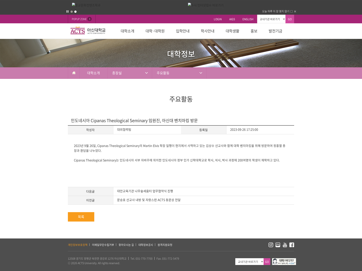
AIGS (232, 19)
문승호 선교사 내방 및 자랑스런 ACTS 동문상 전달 (149, 199)
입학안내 (182, 31)
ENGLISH (247, 19)
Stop (67, 11)
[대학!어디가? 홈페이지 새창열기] (284, 260)
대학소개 (127, 31)
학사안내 (207, 31)
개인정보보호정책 (77, 244)
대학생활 (232, 31)
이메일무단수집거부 (103, 244)
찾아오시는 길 (126, 244)
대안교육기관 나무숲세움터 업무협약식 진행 (145, 191)
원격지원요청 (165, 244)
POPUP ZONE (81, 19)
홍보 (254, 31)
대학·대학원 (155, 31)
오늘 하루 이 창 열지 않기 (275, 11)
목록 (81, 216)
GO (290, 19)
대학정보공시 (145, 244)
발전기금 (275, 31)
